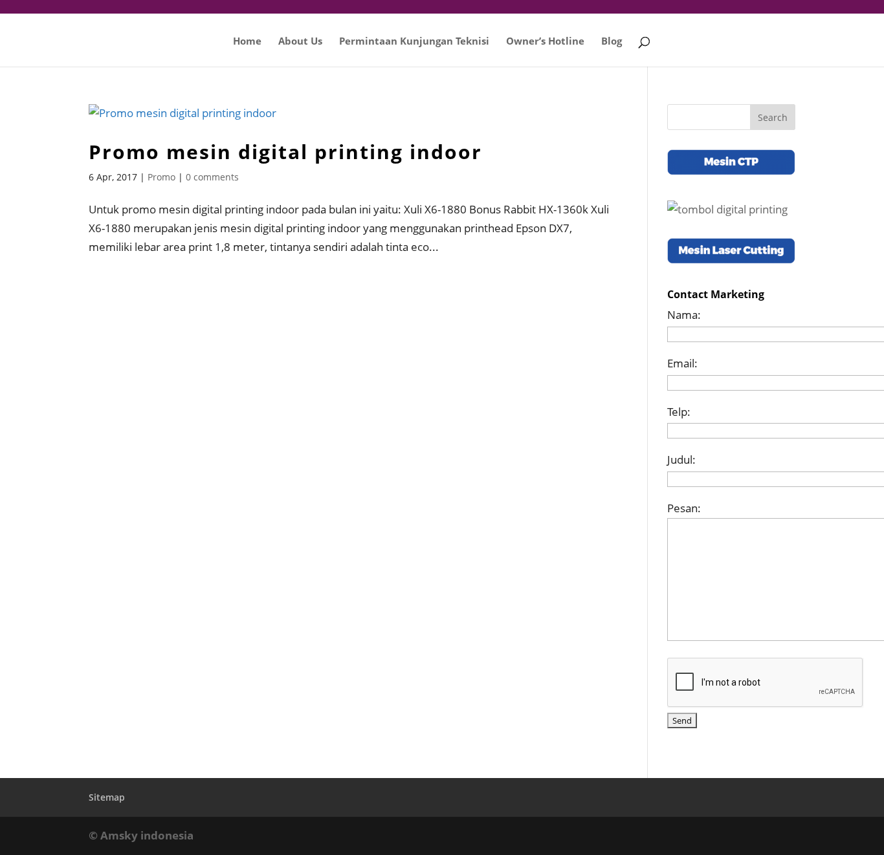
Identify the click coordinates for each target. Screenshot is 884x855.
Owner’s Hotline (545, 41)
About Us (300, 41)
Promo (161, 177)
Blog (611, 41)
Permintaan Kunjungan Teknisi (414, 41)
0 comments (212, 177)
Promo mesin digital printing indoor (285, 151)
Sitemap (107, 797)
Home (247, 41)
